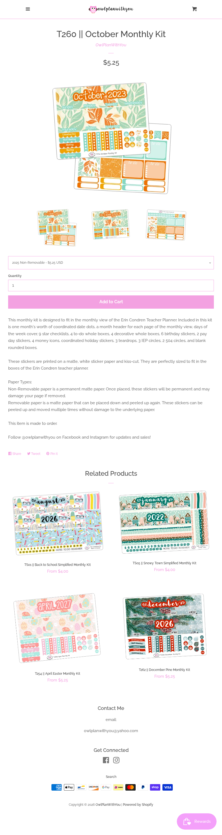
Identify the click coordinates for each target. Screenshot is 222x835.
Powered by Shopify (138, 805)
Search (111, 777)
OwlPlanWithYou (111, 45)
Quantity (15, 276)
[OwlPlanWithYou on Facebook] (106, 761)
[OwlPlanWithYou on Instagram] (116, 761)
